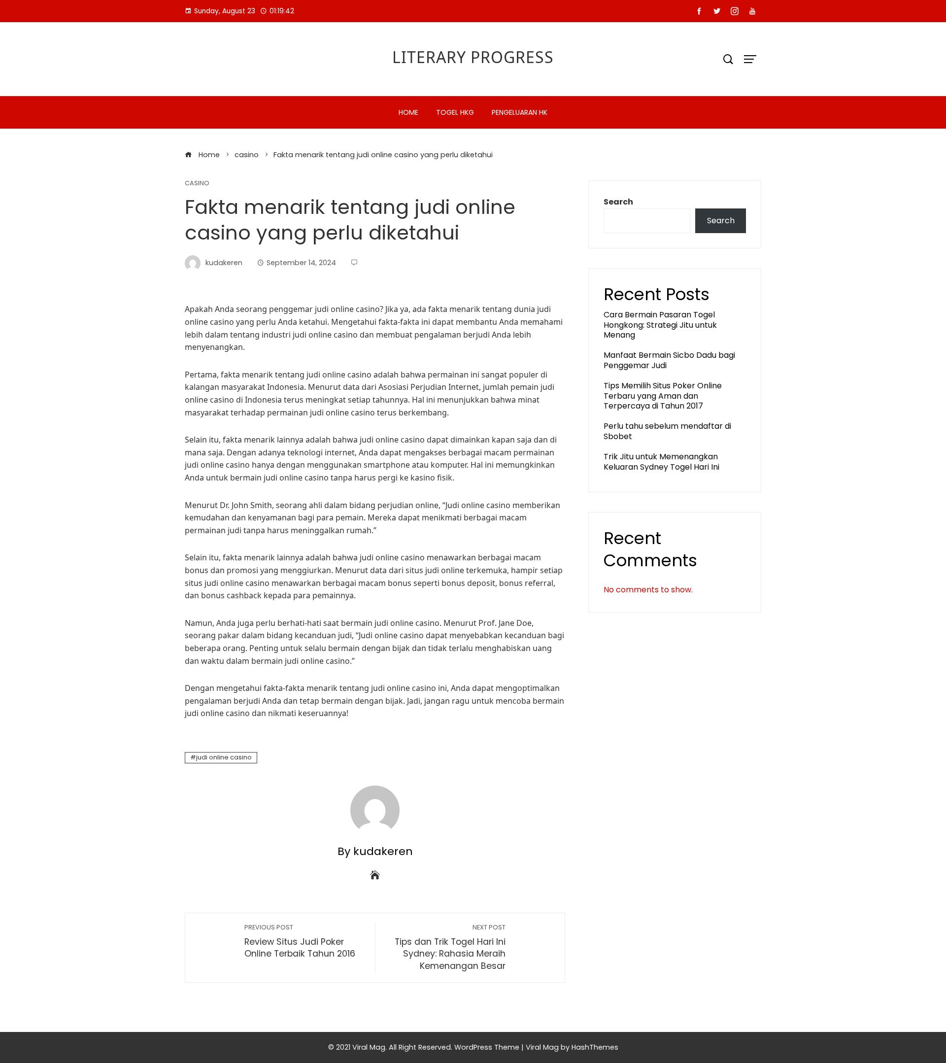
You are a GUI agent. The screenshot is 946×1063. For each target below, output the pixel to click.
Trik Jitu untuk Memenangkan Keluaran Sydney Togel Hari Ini (661, 462)
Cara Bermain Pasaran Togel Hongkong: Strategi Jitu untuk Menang (660, 325)
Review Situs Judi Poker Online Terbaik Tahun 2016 (299, 941)
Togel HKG (455, 112)
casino (197, 183)
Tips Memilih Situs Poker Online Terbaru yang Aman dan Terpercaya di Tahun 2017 (663, 396)
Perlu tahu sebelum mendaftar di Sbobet (667, 431)
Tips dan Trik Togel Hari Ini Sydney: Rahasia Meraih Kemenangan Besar (450, 947)
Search (618, 201)
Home (408, 112)
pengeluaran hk (519, 112)
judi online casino (224, 757)
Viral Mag (542, 1047)
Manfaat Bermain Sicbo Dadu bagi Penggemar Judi (669, 360)
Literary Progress (473, 57)
